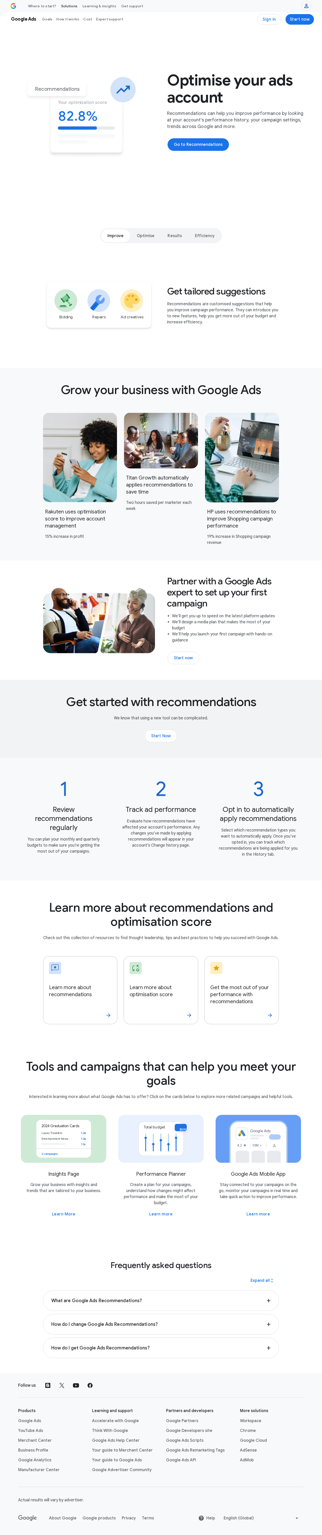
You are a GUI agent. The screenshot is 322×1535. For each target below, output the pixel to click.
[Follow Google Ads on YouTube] (76, 1385)
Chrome (248, 1430)
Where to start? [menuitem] (42, 6)
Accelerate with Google (115, 1420)
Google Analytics (34, 1460)
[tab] (115, 235)
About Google (62, 1518)
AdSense (248, 1450)
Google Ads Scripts (185, 1440)
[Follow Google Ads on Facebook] (90, 1385)
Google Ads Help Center (116, 1440)
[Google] (27, 1518)
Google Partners (182, 1420)
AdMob (247, 1460)
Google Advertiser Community (122, 1469)
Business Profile (33, 1450)
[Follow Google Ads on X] (62, 1385)
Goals (47, 19)
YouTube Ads (30, 1430)
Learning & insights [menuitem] (99, 6)
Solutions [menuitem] (69, 6)
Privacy (129, 1518)
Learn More (63, 1214)
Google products (99, 1518)
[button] (161, 1301)
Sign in (269, 19)
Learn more (161, 1214)
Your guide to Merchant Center (122, 1450)
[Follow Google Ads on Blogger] (48, 1385)
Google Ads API (181, 1460)
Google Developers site (189, 1430)
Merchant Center (35, 1440)
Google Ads (29, 1420)
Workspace (250, 1420)
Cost (87, 19)
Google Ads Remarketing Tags (195, 1450)
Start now (300, 19)
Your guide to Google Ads (117, 1460)
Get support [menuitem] (132, 6)
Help (210, 1518)
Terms (148, 1518)
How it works (67, 19)
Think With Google (110, 1430)
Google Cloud (253, 1440)
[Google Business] (13, 6)
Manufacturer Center (39, 1469)
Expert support (109, 19)
